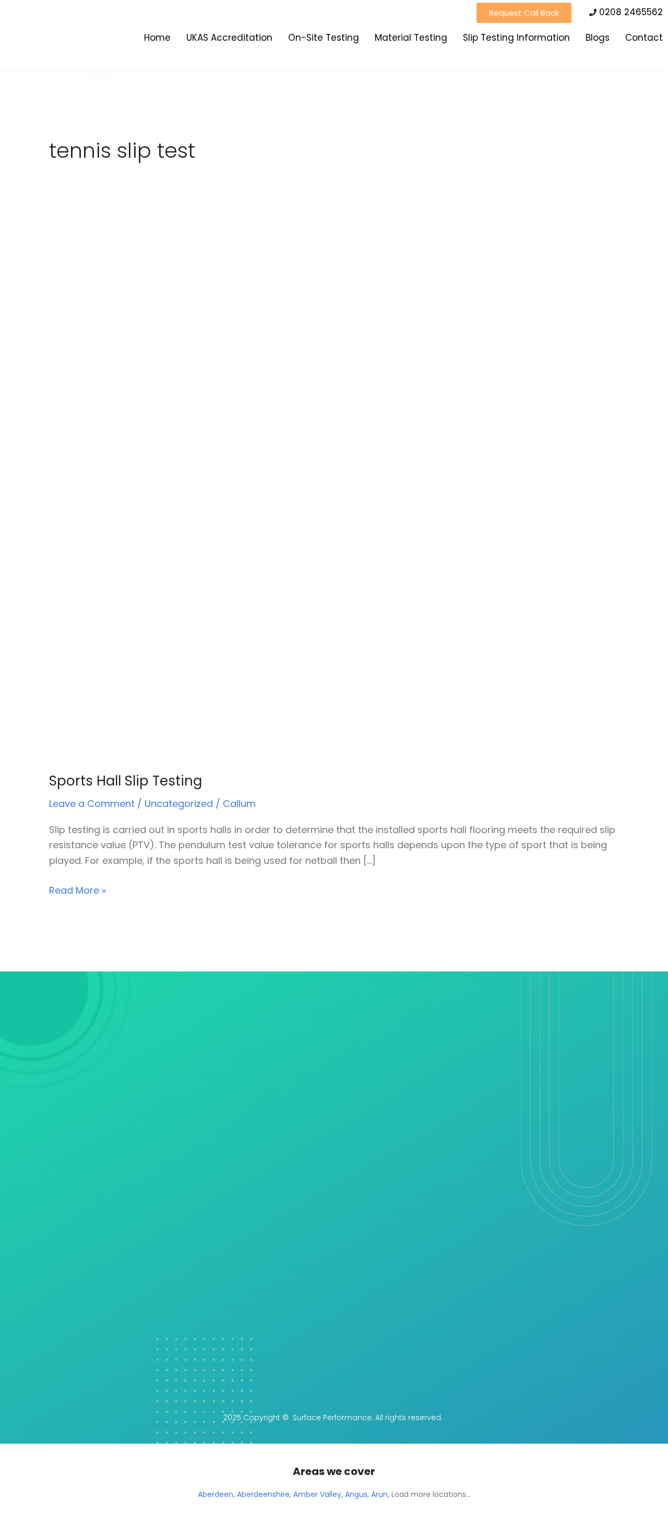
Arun (379, 1494)
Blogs (598, 37)
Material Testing (411, 37)
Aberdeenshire (263, 1494)
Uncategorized (179, 803)
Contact (644, 37)
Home (157, 37)
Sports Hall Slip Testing (125, 780)
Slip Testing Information (516, 37)
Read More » (77, 890)
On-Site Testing (323, 37)
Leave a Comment (92, 803)
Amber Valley (317, 1494)
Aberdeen (215, 1494)
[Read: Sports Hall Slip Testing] (249, 490)
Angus (356, 1494)
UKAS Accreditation (229, 37)
